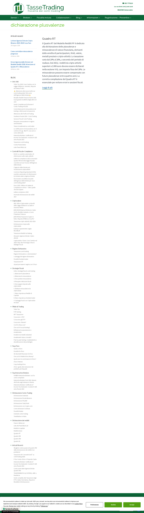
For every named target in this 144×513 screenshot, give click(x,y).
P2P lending (17, 312)
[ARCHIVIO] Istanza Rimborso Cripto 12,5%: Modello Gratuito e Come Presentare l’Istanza (25, 212)
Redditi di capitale (19, 428)
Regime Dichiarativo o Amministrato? (25, 254)
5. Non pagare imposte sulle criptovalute (22, 285)
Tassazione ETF (18, 262)
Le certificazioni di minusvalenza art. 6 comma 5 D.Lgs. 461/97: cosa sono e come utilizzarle (25, 131)
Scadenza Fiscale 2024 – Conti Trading (25, 116)
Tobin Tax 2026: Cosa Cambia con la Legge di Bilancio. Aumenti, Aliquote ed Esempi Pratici (25, 86)
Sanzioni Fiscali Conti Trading (23, 119)
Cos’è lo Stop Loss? (20, 325)
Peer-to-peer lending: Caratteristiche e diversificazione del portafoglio (25, 341)
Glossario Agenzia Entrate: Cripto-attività (24, 237)
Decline (113, 505)
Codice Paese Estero (20, 145)
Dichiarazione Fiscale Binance (23, 398)
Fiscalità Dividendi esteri (21, 259)
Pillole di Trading (18, 307)
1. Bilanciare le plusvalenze (22, 274)
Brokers (26, 18)
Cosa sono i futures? (20, 322)
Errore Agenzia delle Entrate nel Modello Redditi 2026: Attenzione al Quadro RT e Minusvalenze (23, 64)
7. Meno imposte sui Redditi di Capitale (23, 294)
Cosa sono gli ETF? (19, 320)
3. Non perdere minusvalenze (22, 279)
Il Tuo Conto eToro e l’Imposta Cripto (25, 459)
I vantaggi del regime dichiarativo (24, 257)
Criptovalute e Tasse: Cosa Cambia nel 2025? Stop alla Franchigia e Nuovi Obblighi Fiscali (25, 243)
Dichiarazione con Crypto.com (23, 406)
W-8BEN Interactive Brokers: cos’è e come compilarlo (24, 377)
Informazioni (92, 18)
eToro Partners (18, 362)
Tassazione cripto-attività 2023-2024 (24, 221)
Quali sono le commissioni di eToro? (25, 359)
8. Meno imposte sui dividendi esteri (24, 298)
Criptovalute (16, 201)
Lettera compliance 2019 (21, 192)
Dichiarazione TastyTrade (21, 403)
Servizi (14, 18)
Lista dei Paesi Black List (21, 426)
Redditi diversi (18, 431)
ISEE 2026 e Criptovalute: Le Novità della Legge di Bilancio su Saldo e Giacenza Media (24, 205)
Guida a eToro (18, 349)
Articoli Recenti (17, 445)
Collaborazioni (63, 18)
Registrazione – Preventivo (117, 18)
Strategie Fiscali (18, 268)
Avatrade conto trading (21, 414)
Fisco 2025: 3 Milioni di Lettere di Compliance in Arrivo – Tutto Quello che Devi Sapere (25, 187)
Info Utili (15, 82)
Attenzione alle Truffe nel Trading (24, 114)
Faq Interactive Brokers (20, 373)
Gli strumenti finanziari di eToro (23, 354)
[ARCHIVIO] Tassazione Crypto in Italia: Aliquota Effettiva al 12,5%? (24, 218)
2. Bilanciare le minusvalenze (22, 276)
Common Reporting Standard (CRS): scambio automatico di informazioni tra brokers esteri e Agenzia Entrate (25, 174)
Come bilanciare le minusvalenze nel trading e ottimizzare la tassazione (25, 110)
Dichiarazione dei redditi (20, 420)
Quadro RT (49, 38)
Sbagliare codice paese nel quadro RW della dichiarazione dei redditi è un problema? (25, 450)
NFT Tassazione (18, 314)
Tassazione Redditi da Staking (23, 233)
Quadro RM (17, 436)
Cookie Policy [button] (78, 504)
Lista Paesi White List (20, 147)
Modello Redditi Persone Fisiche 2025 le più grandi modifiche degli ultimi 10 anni (25, 100)
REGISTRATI (121, 10)
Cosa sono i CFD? (19, 317)
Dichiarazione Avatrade (21, 396)
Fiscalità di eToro (19, 351)
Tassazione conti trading (21, 142)
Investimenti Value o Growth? (23, 337)
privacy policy (129, 10)
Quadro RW (17, 439)
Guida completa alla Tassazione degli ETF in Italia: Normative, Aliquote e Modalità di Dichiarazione (25, 480)
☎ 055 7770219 (127, 3)
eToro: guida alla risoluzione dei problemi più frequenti (23, 368)
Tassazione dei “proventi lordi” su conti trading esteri (24, 456)
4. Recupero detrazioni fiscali (22, 281)
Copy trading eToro (20, 364)
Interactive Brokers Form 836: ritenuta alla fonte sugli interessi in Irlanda (25, 381)
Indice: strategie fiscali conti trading (24, 271)
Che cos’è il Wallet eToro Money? (24, 356)
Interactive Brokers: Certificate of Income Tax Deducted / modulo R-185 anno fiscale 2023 (25, 137)
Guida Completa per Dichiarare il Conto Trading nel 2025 (24, 105)
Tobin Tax (17, 309)
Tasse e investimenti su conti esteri (24, 126)
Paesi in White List (19, 423)
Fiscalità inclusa (44, 18)
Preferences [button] (44, 506)
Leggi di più (47, 87)
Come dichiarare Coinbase (22, 409)
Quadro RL (17, 441)
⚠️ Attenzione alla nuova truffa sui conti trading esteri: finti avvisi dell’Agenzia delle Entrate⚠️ (24, 93)
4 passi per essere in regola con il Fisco (25, 264)
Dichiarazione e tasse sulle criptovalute (22, 225)
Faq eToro (15, 346)
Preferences (94, 505)
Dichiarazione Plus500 (20, 401)
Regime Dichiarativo (19, 249)
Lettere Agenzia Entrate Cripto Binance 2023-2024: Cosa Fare (22, 42)
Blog (78, 18)
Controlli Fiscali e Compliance (22, 151)
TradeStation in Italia (20, 416)
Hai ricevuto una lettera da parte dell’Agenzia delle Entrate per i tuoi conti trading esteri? (24, 181)
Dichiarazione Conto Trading (22, 393)
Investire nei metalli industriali (23, 335)
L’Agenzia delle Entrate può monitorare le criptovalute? (22, 168)
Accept (132, 505)
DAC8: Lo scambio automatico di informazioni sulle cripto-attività (24, 155)
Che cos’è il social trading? (22, 327)
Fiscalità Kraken (18, 411)
